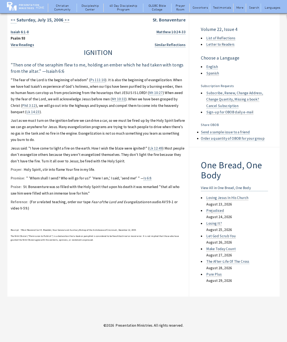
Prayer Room (180, 8)
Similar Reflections (170, 44)
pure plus (214, 274)
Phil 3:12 (29, 105)
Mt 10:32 (119, 99)
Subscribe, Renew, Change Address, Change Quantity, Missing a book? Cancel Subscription (234, 99)
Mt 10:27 (156, 92)
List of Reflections (220, 38)
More (240, 8)
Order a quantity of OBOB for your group (233, 138)
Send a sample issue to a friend (225, 132)
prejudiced (215, 210)
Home (40, 8)
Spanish (212, 73)
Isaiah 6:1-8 (20, 32)
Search (254, 8)
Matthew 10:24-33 (171, 32)
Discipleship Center (90, 8)
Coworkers (200, 8)
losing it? (214, 223)
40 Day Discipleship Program (123, 8)
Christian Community (62, 8)
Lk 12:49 (156, 148)
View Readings (22, 44)
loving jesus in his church (227, 197)
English (212, 66)
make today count (221, 249)
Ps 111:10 (97, 80)
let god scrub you (221, 236)
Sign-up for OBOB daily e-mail (229, 112)
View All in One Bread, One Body (226, 188)
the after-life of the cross (227, 261)
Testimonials (222, 8)
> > (66, 20)
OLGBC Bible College (157, 8)
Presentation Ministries (29, 6)
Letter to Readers (220, 44)
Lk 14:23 (33, 112)
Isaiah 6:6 (55, 71)
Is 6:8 (147, 178)
